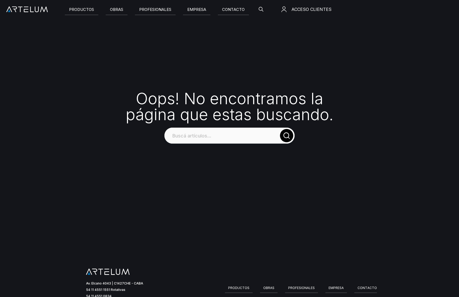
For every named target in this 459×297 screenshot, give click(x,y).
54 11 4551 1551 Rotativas (105, 290)
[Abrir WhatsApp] (446, 283)
